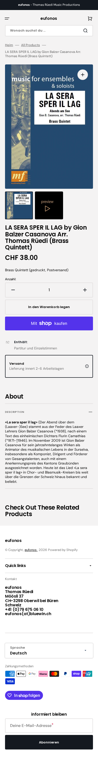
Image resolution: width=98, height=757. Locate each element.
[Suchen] (86, 30)
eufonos (31, 550)
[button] (7, 18)
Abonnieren (49, 742)
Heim (9, 45)
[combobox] (49, 30)
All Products (30, 45)
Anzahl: (10, 279)
